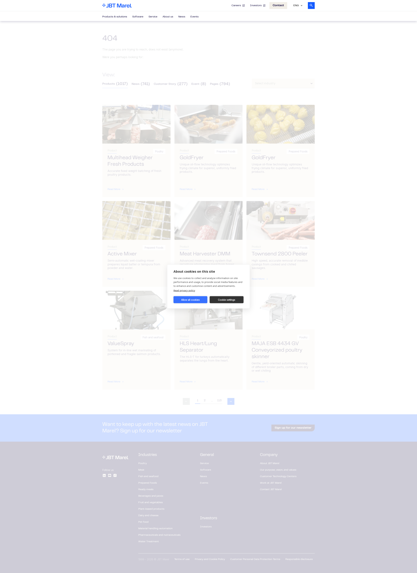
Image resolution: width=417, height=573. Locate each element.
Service (153, 17)
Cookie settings (226, 299)
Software (137, 17)
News (181, 17)
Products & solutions (114, 17)
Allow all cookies (190, 299)
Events (194, 17)
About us (168, 17)
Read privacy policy (184, 290)
